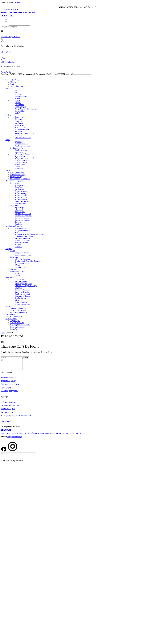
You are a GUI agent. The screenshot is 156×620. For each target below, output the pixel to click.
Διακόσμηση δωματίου (13, 226)
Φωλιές (17, 166)
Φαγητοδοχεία (15, 321)
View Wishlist (7, 52)
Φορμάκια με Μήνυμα (18, 308)
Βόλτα (7, 171)
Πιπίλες (13, 84)
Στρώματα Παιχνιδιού (22, 292)
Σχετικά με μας (7, 412)
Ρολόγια (18, 245)
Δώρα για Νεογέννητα (18, 310)
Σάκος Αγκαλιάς (16, 177)
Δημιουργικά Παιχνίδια (23, 284)
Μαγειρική (18, 288)
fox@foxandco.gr (14, 436)
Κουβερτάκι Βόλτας (17, 175)
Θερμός (17, 99)
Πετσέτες (18, 136)
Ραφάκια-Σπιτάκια (21, 242)
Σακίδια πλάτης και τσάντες (20, 179)
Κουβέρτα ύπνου (21, 150)
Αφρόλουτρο (19, 123)
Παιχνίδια (9, 277)
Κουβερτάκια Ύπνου (17, 148)
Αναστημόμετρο (20, 228)
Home (3, 333)
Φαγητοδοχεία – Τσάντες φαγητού (27, 109)
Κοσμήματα (19, 187)
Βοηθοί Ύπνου (20, 164)
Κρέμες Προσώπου (22, 195)
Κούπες (17, 273)
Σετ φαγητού (19, 105)
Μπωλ (17, 92)
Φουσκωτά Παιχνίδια (22, 304)
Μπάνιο (8, 115)
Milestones (18, 300)
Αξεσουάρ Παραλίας (22, 259)
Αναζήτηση (5, 27)
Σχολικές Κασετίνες (17, 327)
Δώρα (7, 306)
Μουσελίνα (19, 152)
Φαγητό (8, 88)
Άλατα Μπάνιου (20, 125)
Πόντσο (17, 265)
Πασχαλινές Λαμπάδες (23, 253)
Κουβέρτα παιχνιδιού (22, 146)
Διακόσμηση (19, 232)
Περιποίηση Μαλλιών (23, 214)
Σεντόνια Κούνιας (21, 160)
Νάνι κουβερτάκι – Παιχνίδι (25, 158)
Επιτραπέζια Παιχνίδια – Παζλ (26, 286)
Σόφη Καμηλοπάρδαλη (13, 317)
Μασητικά (13, 82)
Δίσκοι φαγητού (20, 107)
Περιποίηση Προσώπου (23, 216)
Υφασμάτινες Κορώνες (23, 296)
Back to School (11, 319)
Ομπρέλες (13, 329)
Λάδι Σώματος (20, 127)
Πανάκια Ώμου (20, 111)
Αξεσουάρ (18, 131)
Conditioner (19, 121)
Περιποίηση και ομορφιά (14, 181)
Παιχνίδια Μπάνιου (22, 129)
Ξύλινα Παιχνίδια (21, 282)
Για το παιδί (14, 205)
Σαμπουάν (18, 119)
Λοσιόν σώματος (21, 199)
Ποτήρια (18, 94)
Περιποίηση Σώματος (22, 218)
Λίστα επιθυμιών (8, 408)
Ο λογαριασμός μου (9, 402)
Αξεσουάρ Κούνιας (22, 154)
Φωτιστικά (18, 247)
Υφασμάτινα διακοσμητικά (24, 236)
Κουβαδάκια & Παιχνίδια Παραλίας (28, 261)
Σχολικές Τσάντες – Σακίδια (20, 325)
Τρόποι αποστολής (8, 377)
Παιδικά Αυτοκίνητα (22, 302)
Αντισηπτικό (19, 185)
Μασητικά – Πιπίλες (12, 80)
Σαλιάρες (18, 103)
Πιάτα (17, 90)
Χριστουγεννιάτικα (17, 271)
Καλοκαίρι (14, 257)
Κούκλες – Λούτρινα (22, 290)
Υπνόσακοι (19, 168)
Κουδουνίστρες (20, 298)
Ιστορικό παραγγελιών (10, 405)
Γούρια (17, 275)
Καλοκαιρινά (10, 314)
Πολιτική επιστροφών (10, 384)
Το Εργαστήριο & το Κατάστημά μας (16, 415)
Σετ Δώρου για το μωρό (18, 312)
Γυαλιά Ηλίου (20, 267)
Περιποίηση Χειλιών (22, 201)
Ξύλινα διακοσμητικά (22, 238)
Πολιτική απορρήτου (9, 391)
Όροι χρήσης (6, 387)
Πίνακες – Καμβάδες (22, 240)
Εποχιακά (8, 249)
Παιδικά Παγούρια (17, 323)
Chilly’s (17, 113)
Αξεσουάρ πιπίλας (16, 86)
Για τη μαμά (14, 183)
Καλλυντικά (19, 117)
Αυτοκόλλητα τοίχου (22, 230)
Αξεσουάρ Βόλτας (17, 173)
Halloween (14, 269)
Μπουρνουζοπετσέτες (22, 138)
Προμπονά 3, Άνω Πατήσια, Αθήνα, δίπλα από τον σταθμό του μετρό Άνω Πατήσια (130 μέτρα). (41, 433)
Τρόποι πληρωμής (8, 380)
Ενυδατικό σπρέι (21, 191)
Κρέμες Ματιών (20, 193)
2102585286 (6, 430)
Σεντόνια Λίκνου (21, 162)
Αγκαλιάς (18, 142)
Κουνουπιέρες (20, 156)
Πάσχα (12, 251)
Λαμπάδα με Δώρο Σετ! (23, 255)
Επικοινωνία (6, 421)
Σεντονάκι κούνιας (21, 144)
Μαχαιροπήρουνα (21, 96)
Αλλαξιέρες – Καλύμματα (24, 133)
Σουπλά (17, 101)
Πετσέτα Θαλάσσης (22, 263)
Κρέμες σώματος (21, 197)
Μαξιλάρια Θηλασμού (23, 203)
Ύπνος (7, 140)
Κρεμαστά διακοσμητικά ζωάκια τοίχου (29, 234)
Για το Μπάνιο (20, 280)
